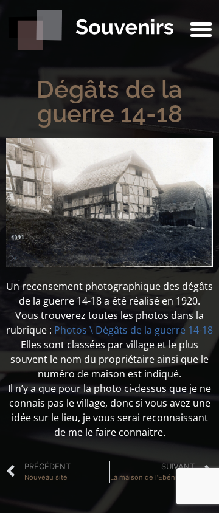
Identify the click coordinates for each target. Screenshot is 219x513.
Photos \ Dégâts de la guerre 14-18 (133, 330)
